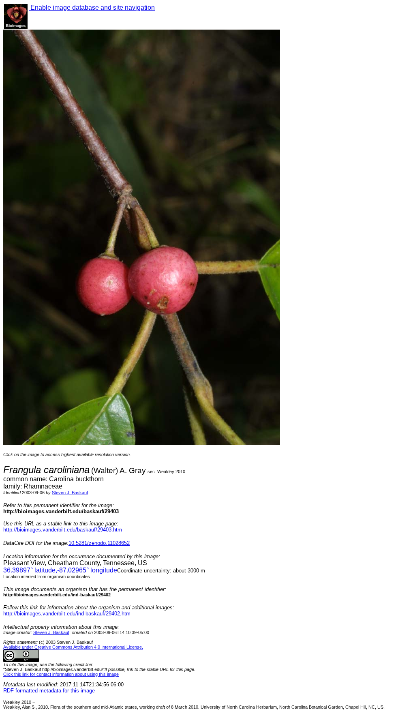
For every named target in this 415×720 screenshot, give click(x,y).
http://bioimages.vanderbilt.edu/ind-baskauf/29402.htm (66, 614)
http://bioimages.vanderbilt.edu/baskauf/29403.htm (62, 530)
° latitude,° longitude (60, 570)
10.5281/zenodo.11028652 (99, 543)
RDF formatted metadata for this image (49, 691)
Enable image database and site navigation (92, 7)
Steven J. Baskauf (70, 492)
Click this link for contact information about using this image (61, 674)
